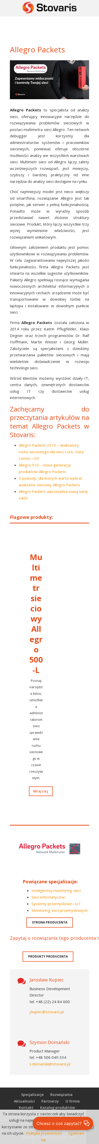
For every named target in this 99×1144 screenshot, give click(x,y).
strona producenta (49, 922)
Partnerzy (50, 1101)
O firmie (72, 1101)
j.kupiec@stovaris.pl (46, 1011)
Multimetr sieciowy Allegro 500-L (36, 613)
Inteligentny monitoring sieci (56, 890)
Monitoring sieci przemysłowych (59, 910)
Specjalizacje (32, 1094)
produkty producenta (48, 956)
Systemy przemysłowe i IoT (56, 903)
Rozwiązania (61, 1094)
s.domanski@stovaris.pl (49, 1063)
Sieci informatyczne (48, 897)
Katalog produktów (57, 1107)
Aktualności (24, 1101)
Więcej (40, 791)
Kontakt (26, 1107)
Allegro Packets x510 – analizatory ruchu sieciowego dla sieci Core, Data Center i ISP (51, 452)
